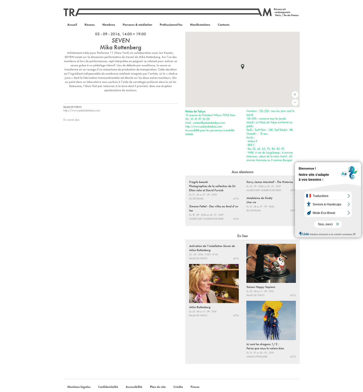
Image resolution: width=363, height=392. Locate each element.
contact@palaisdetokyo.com (209, 123)
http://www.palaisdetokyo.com (81, 110)
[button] (242, 66)
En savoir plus (71, 120)
